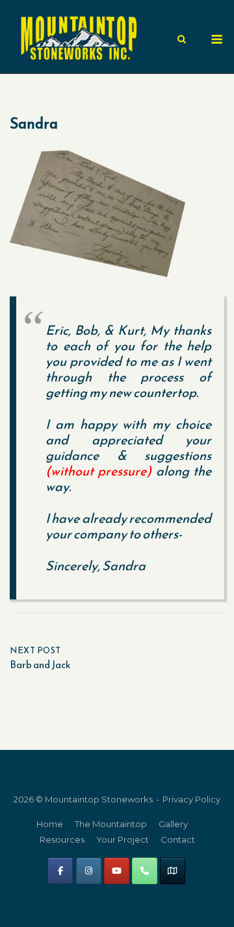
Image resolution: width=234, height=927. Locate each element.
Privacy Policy (191, 799)
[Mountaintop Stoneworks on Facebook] (60, 871)
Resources (62, 839)
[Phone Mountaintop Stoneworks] (144, 871)
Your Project (122, 839)
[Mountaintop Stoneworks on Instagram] (88, 871)
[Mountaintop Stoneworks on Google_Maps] (172, 871)
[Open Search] (181, 39)
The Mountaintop (111, 824)
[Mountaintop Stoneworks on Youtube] (116, 871)
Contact (178, 839)
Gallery (173, 824)
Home (49, 824)
